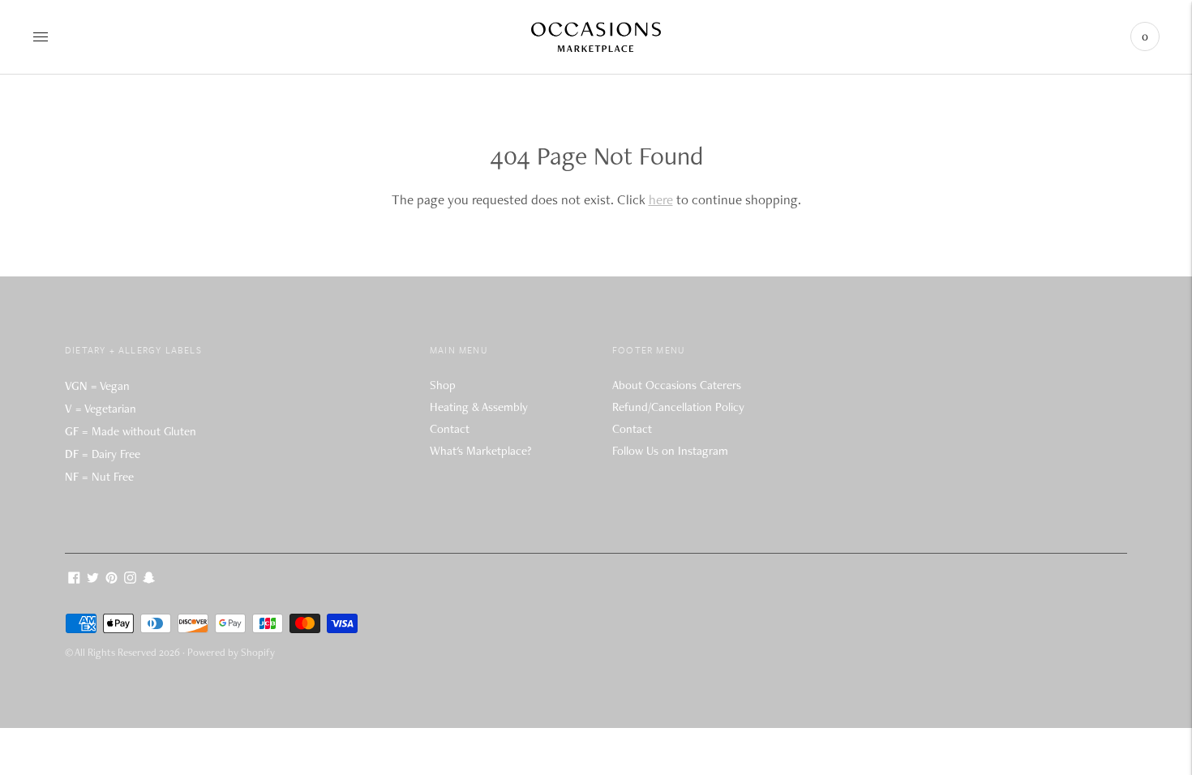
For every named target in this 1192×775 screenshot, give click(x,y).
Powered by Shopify (231, 652)
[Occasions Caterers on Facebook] (74, 580)
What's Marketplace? (480, 451)
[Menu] (40, 36)
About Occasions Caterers (676, 385)
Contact (450, 429)
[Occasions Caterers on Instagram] (130, 580)
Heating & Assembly (479, 407)
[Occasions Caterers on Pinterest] (111, 580)
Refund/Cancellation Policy (678, 407)
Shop (443, 385)
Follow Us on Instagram (670, 451)
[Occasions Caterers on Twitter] (93, 580)
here (661, 199)
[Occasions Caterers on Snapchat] (149, 580)
